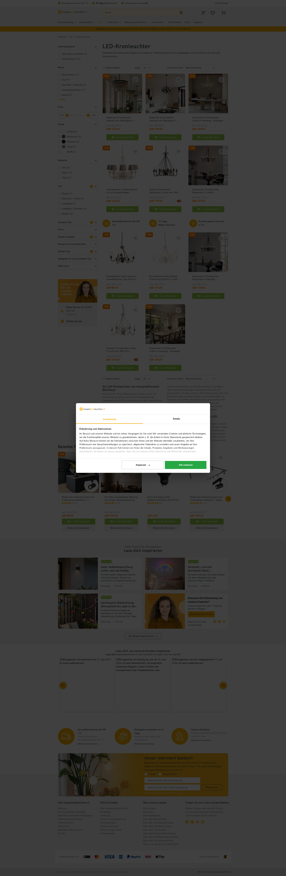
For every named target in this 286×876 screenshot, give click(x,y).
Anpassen (141, 465)
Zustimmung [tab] (109, 419)
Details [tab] (176, 418)
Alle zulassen (186, 465)
